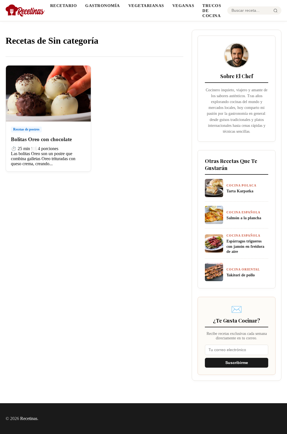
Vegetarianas (146, 5)
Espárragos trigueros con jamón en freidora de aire (245, 246)
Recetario (63, 5)
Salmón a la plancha (243, 218)
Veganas (183, 5)
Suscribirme (236, 363)
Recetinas (28, 418)
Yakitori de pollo (240, 275)
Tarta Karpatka (239, 191)
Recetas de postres (26, 129)
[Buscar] (275, 10)
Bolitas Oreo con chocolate (41, 139)
